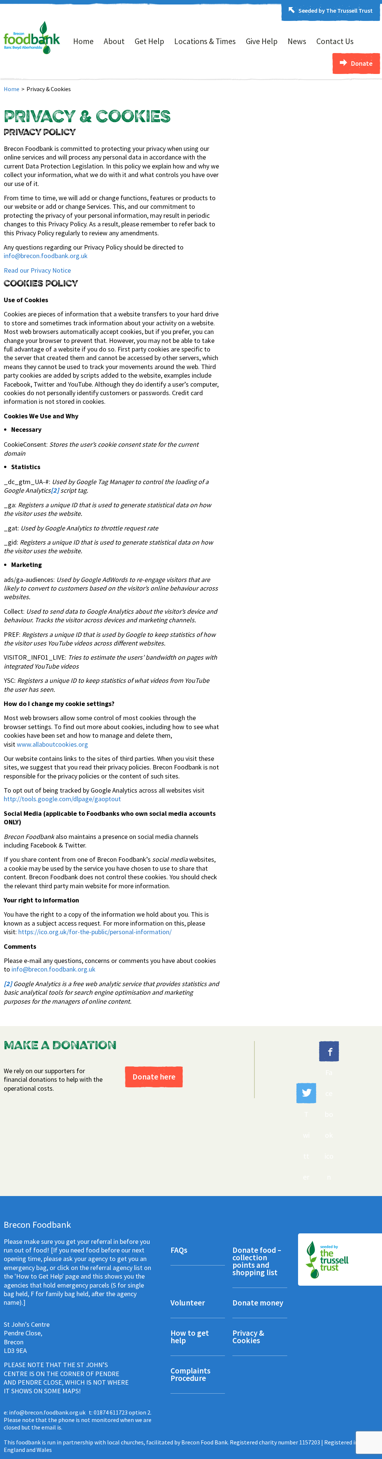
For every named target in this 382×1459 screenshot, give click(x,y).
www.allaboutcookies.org (52, 744)
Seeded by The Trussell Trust (335, 10)
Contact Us (335, 41)
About (114, 41)
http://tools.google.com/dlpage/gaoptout (62, 798)
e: (44, 1412)
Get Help (149, 41)
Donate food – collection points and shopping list (256, 1261)
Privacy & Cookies (248, 1337)
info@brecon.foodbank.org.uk (46, 255)
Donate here (153, 1077)
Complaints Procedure (190, 1375)
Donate (362, 63)
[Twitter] (306, 1093)
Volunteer (187, 1303)
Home (83, 41)
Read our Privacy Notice (37, 270)
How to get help (189, 1337)
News (297, 41)
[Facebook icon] (329, 1051)
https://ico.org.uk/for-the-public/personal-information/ (95, 931)
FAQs (178, 1250)
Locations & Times (205, 41)
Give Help (262, 41)
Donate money (257, 1303)
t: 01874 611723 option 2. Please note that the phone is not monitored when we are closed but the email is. (77, 1420)
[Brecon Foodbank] (32, 52)
